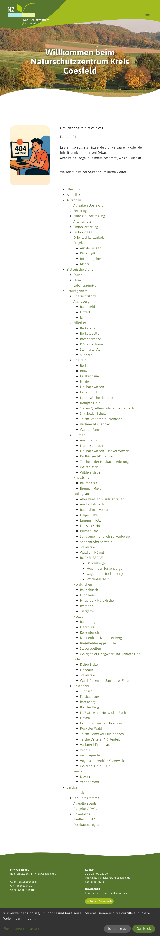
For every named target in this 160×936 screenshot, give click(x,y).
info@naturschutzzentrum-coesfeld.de (107, 877)
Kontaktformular (95, 881)
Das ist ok (144, 928)
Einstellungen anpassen (21, 928)
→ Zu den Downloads (99, 901)
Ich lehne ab (117, 928)
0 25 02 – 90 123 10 (96, 873)
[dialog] (80, 922)
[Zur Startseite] (28, 14)
